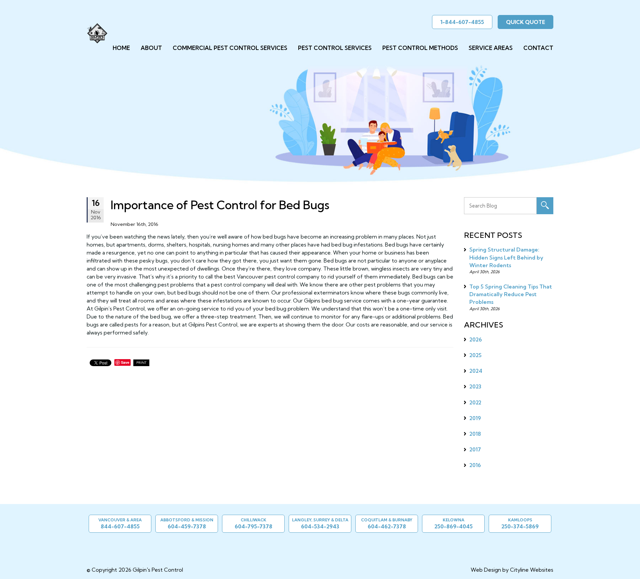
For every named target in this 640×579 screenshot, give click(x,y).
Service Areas (491, 47)
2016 (475, 465)
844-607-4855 (120, 526)
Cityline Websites (531, 569)
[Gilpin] (317, 545)
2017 (475, 449)
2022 (475, 402)
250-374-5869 (520, 526)
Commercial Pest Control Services (230, 47)
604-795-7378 (253, 526)
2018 (475, 433)
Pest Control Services (335, 47)
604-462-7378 (387, 526)
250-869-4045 (453, 526)
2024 (475, 370)
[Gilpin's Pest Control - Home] (97, 33)
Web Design (486, 569)
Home (121, 47)
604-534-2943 (320, 526)
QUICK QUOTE (525, 22)
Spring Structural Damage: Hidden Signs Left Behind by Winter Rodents (506, 257)
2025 (475, 355)
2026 (475, 339)
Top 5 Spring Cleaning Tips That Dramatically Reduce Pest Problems (510, 294)
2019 (475, 418)
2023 (475, 386)
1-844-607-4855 (462, 22)
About (151, 47)
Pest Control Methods (420, 47)
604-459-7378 (187, 526)
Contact (538, 47)
